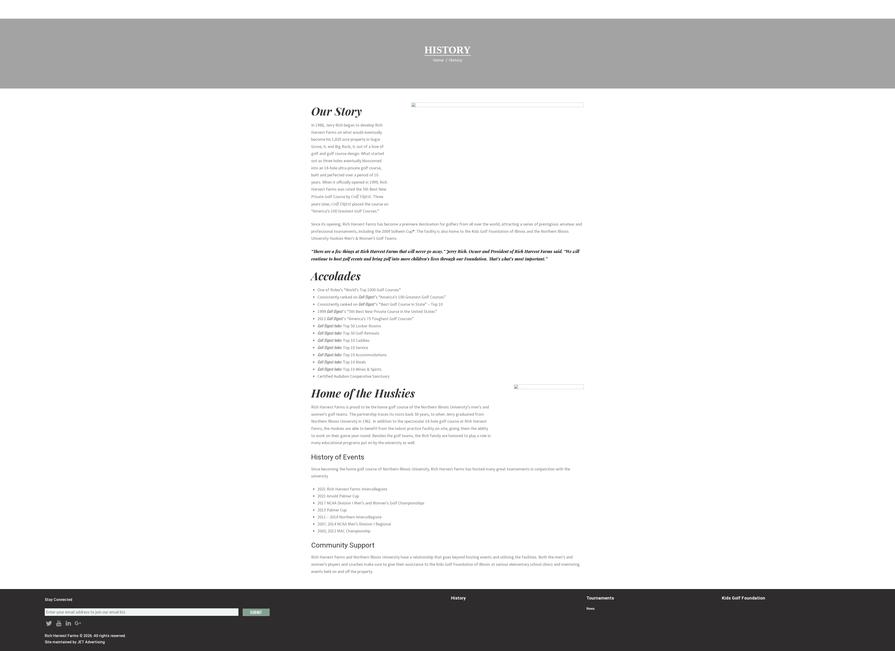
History (458, 598)
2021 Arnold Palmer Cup (338, 496)
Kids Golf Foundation (743, 598)
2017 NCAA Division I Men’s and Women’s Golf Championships (370, 503)
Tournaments (600, 598)
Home (438, 60)
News (590, 608)
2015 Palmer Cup (332, 510)
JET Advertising (91, 642)
